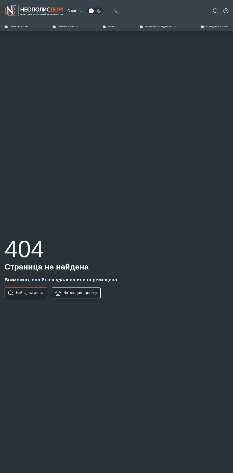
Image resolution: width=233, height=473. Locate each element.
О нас (72, 11)
